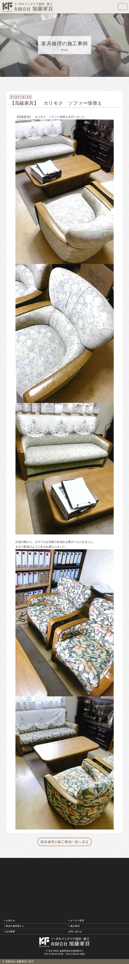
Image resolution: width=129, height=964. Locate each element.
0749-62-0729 (56, 954)
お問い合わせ (75, 931)
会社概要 (10, 931)
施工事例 (74, 926)
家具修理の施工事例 (21, 97)
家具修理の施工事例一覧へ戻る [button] (64, 842)
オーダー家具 (77, 920)
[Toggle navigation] (122, 6)
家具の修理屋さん (15, 926)
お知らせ (10, 920)
